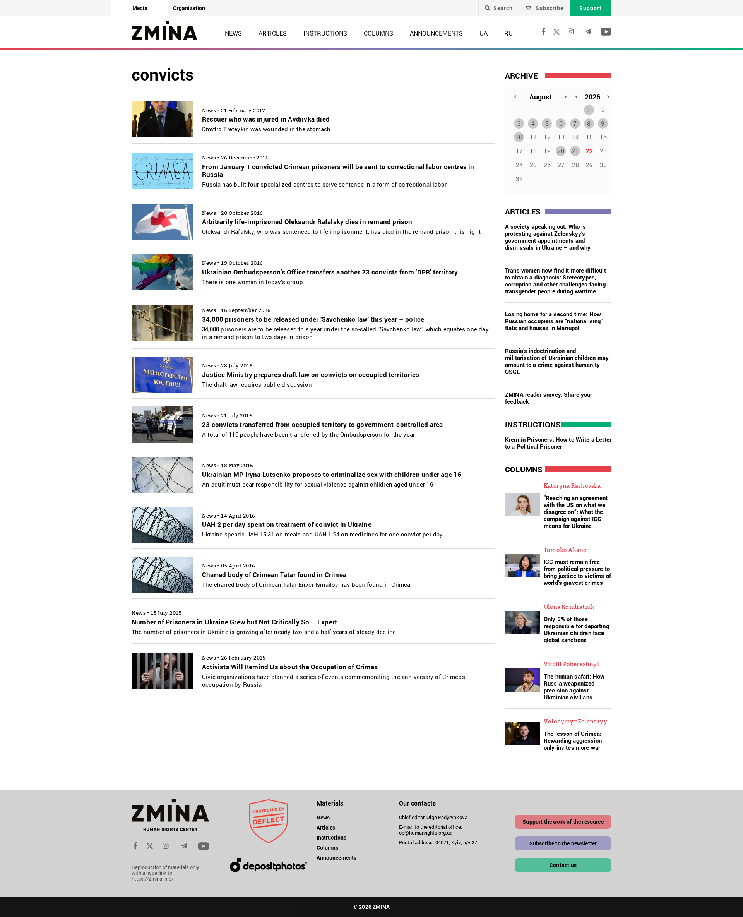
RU (508, 33)
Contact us (563, 865)
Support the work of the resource (562, 821)
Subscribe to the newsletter (563, 843)
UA (483, 33)
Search (503, 8)
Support (590, 8)
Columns (378, 33)
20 (560, 151)
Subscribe (548, 8)
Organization (189, 8)
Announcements (436, 33)
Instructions (325, 33)
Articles (273, 33)
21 (575, 151)
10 (518, 137)
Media (139, 8)
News (233, 33)
